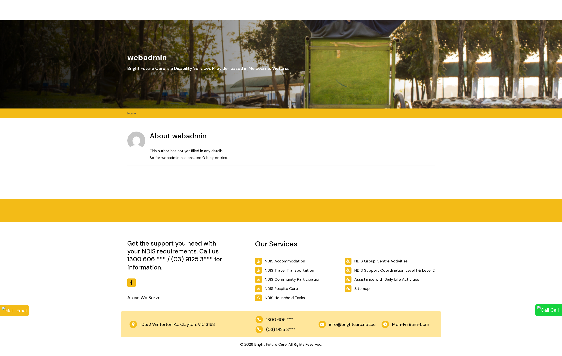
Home (131, 113)
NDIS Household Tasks (285, 297)
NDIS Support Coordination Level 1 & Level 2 (394, 270)
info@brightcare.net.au (352, 324)
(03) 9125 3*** (192, 259)
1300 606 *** (146, 259)
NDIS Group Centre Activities (381, 261)
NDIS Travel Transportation (289, 270)
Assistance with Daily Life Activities (386, 279)
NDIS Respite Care (281, 288)
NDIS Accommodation (285, 261)
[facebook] (131, 282)
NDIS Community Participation (293, 279)
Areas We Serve (143, 297)
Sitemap (362, 288)
